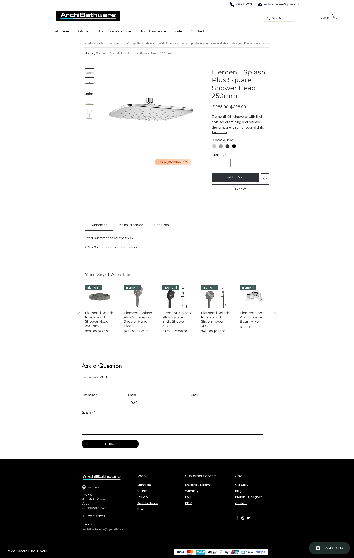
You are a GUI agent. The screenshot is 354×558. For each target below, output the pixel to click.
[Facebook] (237, 518)
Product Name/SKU (95, 377)
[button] (62, 31)
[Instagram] (243, 518)
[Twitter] (248, 518)
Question (88, 412)
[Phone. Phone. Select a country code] (135, 401)
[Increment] (227, 163)
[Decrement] (215, 163)
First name (89, 394)
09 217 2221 (96, 516)
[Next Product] (274, 313)
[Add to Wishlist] (265, 177)
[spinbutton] (221, 163)
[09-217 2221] (232, 4)
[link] (99, 225)
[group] (177, 313)
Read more (219, 132)
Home (89, 53)
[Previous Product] (79, 313)
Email (195, 394)
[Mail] (260, 4)
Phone (132, 394)
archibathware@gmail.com (103, 529)
